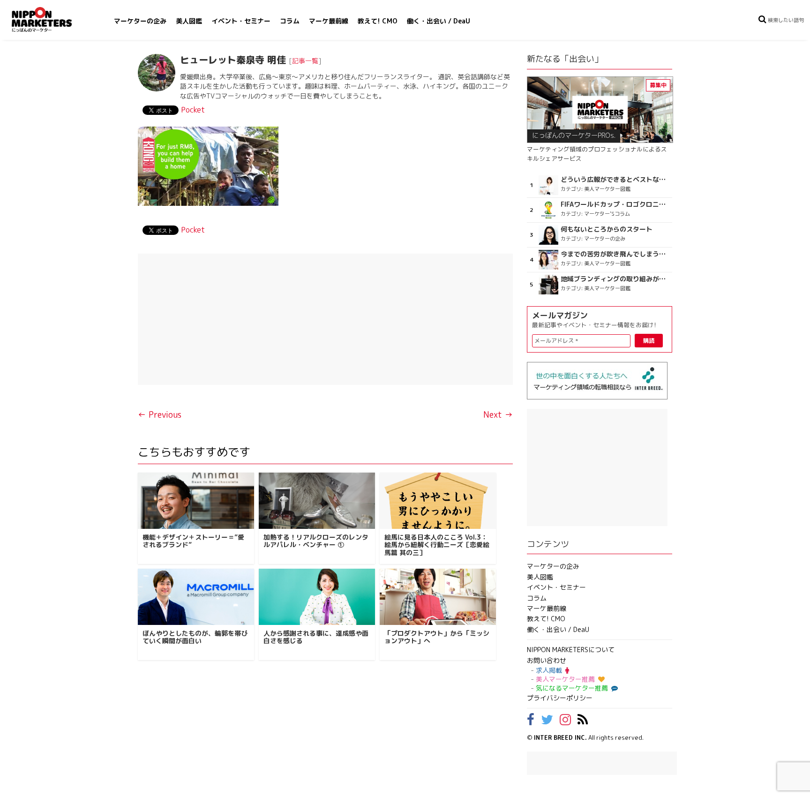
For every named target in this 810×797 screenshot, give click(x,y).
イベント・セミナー (240, 20)
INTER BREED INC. (560, 737)
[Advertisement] (325, 319)
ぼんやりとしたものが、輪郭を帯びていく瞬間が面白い (195, 637)
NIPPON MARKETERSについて (571, 649)
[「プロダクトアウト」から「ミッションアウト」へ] (438, 597)
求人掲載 (549, 670)
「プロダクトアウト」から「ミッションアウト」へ (436, 637)
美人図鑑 (189, 20)
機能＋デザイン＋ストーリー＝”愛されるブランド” (193, 541)
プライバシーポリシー (559, 697)
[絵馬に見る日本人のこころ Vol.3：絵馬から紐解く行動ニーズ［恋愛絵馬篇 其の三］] (438, 501)
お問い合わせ (546, 660)
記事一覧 (305, 60)
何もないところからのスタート (606, 229)
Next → (498, 415)
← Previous (159, 415)
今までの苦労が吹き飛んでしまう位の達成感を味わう (615, 254)
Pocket (193, 110)
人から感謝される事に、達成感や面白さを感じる (315, 637)
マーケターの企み (140, 20)
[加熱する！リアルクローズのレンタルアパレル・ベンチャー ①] (317, 501)
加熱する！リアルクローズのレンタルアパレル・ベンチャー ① (315, 541)
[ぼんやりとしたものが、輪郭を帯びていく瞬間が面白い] (196, 597)
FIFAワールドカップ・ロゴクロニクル (615, 204)
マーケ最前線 (328, 20)
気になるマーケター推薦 (572, 688)
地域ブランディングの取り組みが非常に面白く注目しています (615, 279)
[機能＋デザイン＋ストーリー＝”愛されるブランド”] (196, 501)
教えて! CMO (378, 20)
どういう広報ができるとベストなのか (615, 179)
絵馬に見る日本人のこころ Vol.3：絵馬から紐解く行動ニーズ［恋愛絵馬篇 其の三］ (436, 545)
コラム (290, 20)
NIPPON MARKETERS (51, 19)
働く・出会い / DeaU (438, 20)
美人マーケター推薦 (565, 679)
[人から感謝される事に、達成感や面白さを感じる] (317, 597)
